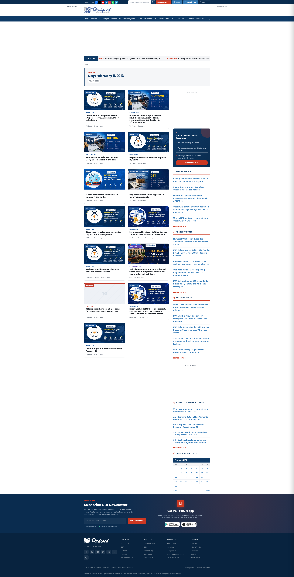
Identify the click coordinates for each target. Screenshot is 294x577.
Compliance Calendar (175, 554)
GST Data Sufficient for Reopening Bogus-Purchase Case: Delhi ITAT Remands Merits (189, 273)
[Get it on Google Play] (172, 524)
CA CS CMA (164, 19)
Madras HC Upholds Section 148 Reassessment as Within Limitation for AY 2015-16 (191, 198)
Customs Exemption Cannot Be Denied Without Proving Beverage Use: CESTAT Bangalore (191, 210)
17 (186, 477)
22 (176, 482)
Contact (193, 554)
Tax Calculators (173, 558)
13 (202, 473)
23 (181, 482)
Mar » (208, 490)
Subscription (164, 2)
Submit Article (196, 547)
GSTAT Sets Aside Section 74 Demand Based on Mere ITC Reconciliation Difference (190, 308)
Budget (106, 19)
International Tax (127, 558)
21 (207, 477)
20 (202, 477)
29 (176, 486)
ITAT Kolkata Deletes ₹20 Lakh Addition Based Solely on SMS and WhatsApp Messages (191, 284)
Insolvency (148, 554)
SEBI (183, 19)
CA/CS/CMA (148, 558)
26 (197, 482)
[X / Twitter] (99, 2)
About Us (194, 543)
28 (207, 482)
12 (197, 473)
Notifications (172, 543)
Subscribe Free (136, 521)
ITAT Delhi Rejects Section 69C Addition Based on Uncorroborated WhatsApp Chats (191, 330)
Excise (139, 19)
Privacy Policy (189, 568)
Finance (191, 19)
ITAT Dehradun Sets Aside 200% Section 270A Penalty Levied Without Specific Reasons (191, 253)
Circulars (170, 547)
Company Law (129, 19)
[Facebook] (96, 2)
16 (181, 477)
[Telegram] (116, 2)
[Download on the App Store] (189, 524)
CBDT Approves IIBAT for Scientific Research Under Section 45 (176, 58)
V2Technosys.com (126, 567)
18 (191, 477)
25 (192, 482)
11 (191, 473)
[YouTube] (103, 2)
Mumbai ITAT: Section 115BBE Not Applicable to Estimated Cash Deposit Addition (191, 242)
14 (207, 473)
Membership (195, 558)
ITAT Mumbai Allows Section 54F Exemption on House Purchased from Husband (190, 319)
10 (186, 473)
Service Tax (116, 19)
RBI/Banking (148, 551)
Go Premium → (191, 162)
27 (202, 482)
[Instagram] (109, 2)
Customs (148, 19)
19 (197, 477)
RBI (179, 19)
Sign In (204, 2)
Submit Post (191, 2)
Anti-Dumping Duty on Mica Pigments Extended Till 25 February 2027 (104, 58)
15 (176, 477)
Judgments (171, 551)
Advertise (194, 551)
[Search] (153, 2)
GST (155, 19)
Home (87, 19)
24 (186, 482)
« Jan (175, 490)
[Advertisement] (72, 42)
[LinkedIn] (106, 2)
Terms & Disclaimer (203, 568)
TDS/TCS (124, 554)
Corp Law (200, 19)
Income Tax (95, 19)
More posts (178, 226)
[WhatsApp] (113, 2)
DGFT (173, 19)
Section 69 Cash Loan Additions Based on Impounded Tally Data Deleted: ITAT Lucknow (191, 341)
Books (178, 2)
